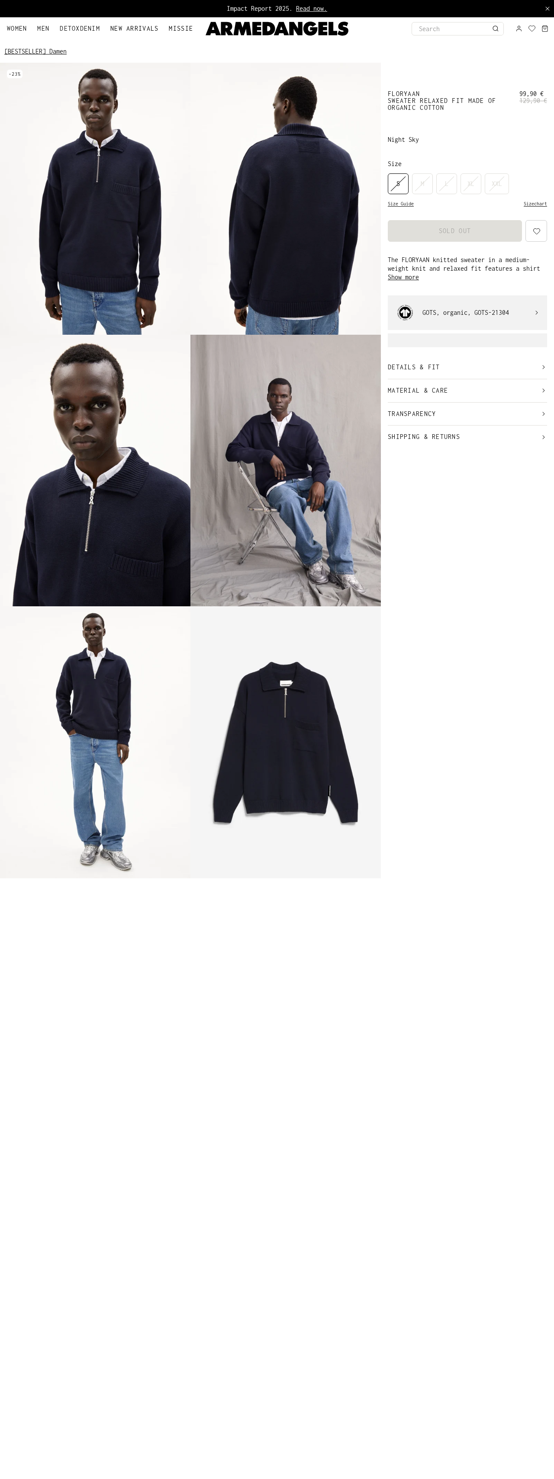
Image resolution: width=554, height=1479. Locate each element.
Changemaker (306, 8)
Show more (403, 277)
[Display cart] (544, 28)
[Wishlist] (531, 28)
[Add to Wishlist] (536, 1461)
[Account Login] (518, 28)
